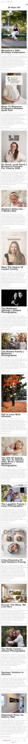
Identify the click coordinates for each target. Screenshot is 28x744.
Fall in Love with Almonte (11, 415)
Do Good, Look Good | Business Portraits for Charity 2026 (14, 166)
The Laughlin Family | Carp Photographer (13, 505)
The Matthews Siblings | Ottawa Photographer (11, 310)
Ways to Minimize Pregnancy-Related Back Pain (12, 108)
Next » (14, 742)
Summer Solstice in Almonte (12, 673)
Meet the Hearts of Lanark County (12, 268)
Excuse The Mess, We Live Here (13, 606)
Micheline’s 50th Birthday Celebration (13, 51)
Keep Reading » (6, 69)
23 (24, 740)
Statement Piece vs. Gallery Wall (12, 716)
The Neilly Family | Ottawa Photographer (13, 650)
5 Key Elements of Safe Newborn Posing (13, 561)
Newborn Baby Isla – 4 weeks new (13, 210)
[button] (27, 4)
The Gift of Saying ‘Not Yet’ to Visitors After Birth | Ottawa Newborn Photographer (12, 462)
